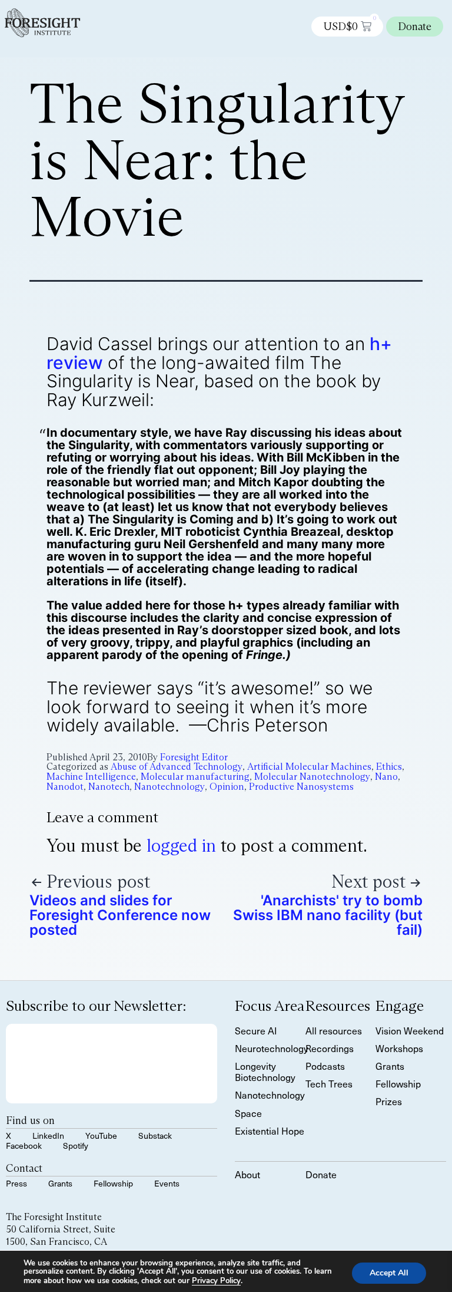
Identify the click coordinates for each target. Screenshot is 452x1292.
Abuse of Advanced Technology (176, 766)
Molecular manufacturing (195, 776)
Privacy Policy (216, 1280)
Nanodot (65, 786)
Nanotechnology (169, 786)
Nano (386, 776)
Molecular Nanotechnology (312, 776)
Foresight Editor (194, 757)
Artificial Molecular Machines (309, 766)
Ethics (389, 766)
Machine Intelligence (91, 776)
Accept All (389, 1272)
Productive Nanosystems (301, 786)
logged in (181, 845)
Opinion (227, 786)
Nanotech (108, 786)
